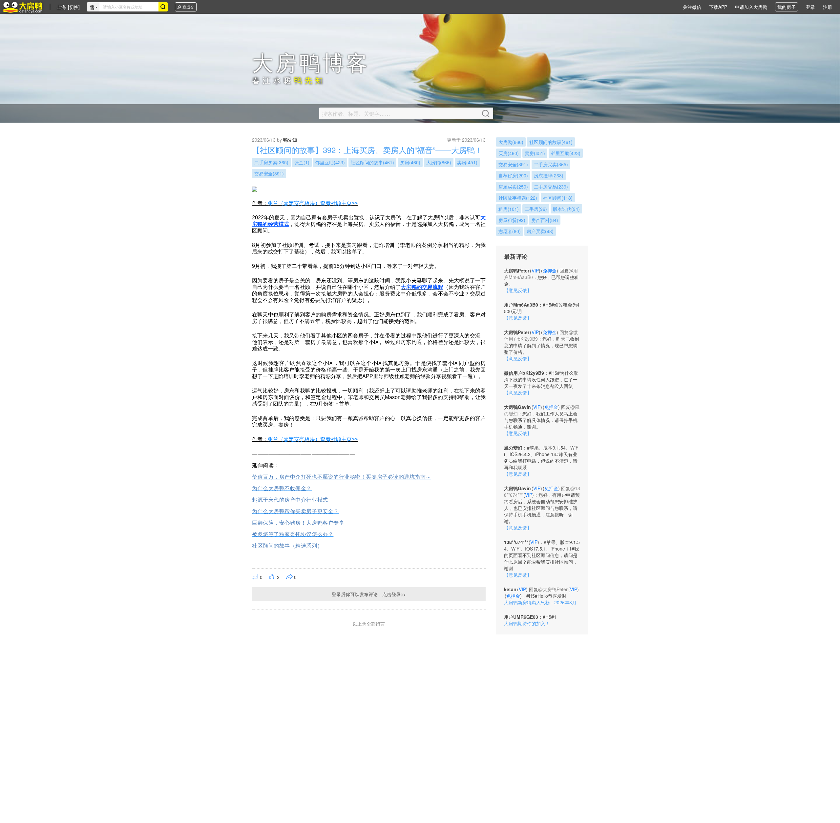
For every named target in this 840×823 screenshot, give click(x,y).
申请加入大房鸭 (751, 7)
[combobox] (129, 6)
